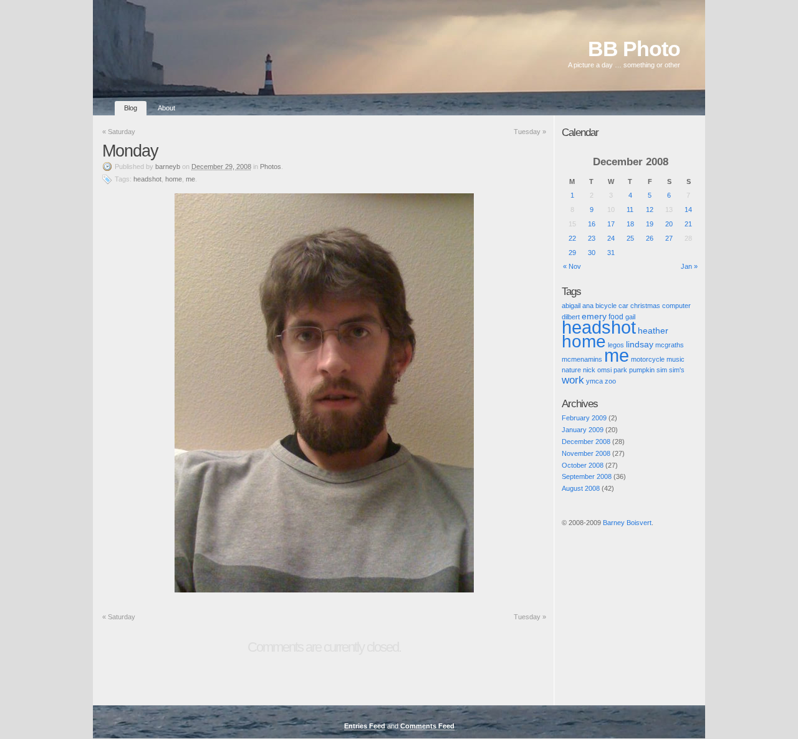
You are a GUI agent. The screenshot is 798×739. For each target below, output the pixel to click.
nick (589, 370)
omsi (604, 370)
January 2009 (582, 429)
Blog (130, 108)
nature (571, 370)
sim (661, 370)
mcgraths (669, 345)
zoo (610, 381)
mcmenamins (582, 359)
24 (611, 238)
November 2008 (586, 453)
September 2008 (587, 476)
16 (591, 224)
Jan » (689, 266)
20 (669, 224)
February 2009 (584, 418)
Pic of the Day (573, 533)
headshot (147, 179)
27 (669, 238)
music (675, 359)
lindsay (639, 344)
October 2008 (582, 465)
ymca (594, 381)
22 (572, 238)
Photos (270, 166)
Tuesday (530, 131)
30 (591, 252)
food (615, 316)
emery (594, 316)
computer (676, 305)
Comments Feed (427, 726)
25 (630, 238)
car (623, 305)
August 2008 (581, 488)
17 (611, 224)
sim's (677, 370)
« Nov (572, 266)
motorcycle (648, 359)
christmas (645, 305)
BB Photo (634, 48)
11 (630, 209)
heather (653, 331)
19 (649, 224)
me (190, 179)
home (173, 179)
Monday (130, 151)
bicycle (606, 305)
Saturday (118, 131)
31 (611, 252)
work (573, 380)
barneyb (167, 166)
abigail (571, 305)
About (166, 108)
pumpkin (642, 370)
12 (649, 209)
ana (588, 305)
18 (630, 224)
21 (688, 224)
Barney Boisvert (627, 522)
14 (688, 209)
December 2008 (586, 441)
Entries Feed (364, 726)
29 (572, 252)
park (620, 370)
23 (591, 238)
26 (649, 238)
